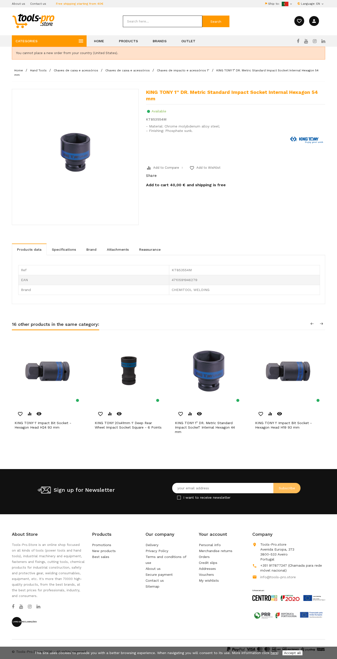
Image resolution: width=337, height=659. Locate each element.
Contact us (38, 3)
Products (128, 41)
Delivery (152, 545)
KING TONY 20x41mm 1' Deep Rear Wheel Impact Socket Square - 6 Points (128, 425)
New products (104, 551)
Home (99, 41)
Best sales (100, 557)
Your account (213, 534)
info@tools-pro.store (278, 577)
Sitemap (152, 586)
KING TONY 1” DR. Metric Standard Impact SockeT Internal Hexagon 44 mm (205, 427)
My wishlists (209, 580)
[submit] (215, 21)
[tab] (29, 249)
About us (18, 3)
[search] (162, 21)
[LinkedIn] (323, 41)
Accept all (292, 653)
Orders (204, 557)
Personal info (210, 545)
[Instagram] (315, 41)
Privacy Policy (157, 551)
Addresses (207, 569)
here (274, 653)
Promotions (101, 545)
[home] (33, 21)
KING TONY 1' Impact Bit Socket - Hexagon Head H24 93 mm (43, 425)
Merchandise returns (215, 551)
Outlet (188, 41)
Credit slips (208, 563)
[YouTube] (306, 41)
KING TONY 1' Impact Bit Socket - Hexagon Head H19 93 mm (283, 425)
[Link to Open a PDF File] (288, 591)
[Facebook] (298, 41)
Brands (160, 41)
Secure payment (159, 575)
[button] (325, 643)
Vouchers (206, 575)
